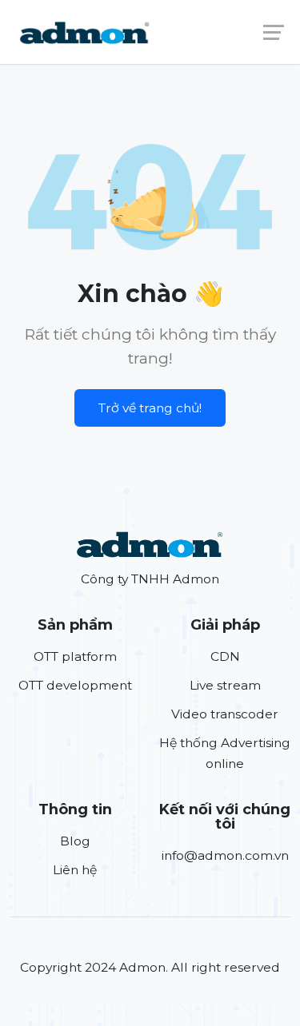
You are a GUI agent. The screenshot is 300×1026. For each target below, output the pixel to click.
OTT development (75, 685)
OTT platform (75, 656)
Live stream (225, 685)
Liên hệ (75, 869)
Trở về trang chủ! (150, 408)
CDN (225, 656)
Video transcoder (224, 714)
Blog (75, 841)
